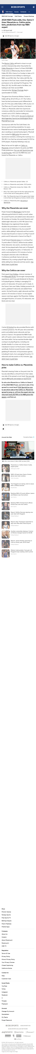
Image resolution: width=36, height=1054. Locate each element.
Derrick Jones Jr (16, 240)
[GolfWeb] (18, 1037)
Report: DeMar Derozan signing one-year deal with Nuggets (22, 513)
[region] (18, 450)
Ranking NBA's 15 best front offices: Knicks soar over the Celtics (22, 503)
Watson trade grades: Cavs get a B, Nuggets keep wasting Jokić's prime (22, 551)
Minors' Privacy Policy (8, 959)
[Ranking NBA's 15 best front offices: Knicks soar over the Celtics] (6, 506)
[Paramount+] (30, 1030)
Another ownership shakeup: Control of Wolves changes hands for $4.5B (22, 532)
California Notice (7, 967)
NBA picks (15, 134)
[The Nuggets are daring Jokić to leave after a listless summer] (6, 487)
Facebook (5, 993)
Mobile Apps (5, 927)
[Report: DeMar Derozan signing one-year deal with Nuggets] (6, 516)
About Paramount (7, 940)
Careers (4, 937)
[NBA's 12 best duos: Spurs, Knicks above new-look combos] (6, 478)
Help (3, 974)
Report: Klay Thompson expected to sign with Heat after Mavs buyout (22, 522)
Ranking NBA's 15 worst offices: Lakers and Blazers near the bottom (22, 494)
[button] (2, 7)
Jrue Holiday (14, 274)
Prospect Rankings (29, 16)
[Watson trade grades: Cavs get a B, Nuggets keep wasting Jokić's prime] (6, 553)
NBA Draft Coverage (7, 16)
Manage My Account (8, 1010)
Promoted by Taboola (27, 437)
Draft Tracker (18, 16)
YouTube (4, 984)
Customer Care (6, 977)
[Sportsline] (19, 1030)
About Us (4, 934)
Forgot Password (7, 1018)
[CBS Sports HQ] (25, 1024)
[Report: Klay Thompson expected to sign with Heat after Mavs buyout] (6, 525)
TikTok (4, 987)
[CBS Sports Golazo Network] (18, 1027)
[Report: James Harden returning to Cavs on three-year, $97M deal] (6, 544)
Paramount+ (5, 943)
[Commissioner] (9, 1033)
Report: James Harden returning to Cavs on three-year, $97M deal (21, 541)
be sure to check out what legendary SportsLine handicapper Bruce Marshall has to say (17, 118)
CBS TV (4, 946)
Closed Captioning (7, 964)
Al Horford (10, 327)
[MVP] (18, 1033)
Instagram (5, 990)
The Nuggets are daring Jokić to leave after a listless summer (22, 484)
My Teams (5, 1016)
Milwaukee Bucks (10, 277)
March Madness (6, 924)
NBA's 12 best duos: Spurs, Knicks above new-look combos (21, 475)
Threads (4, 999)
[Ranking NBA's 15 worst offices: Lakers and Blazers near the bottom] (6, 497)
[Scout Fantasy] (27, 1034)
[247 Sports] (7, 1030)
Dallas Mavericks (7, 68)
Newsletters (5, 1013)
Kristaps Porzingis (18, 90)
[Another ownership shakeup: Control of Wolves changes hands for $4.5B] (6, 534)
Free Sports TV (6, 918)
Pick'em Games (6, 912)
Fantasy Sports (6, 915)
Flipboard (5, 1002)
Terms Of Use (6, 953)
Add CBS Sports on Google (12, 36)
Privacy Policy (6, 956)
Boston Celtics (9, 63)
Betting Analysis (6, 921)
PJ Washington (17, 212)
